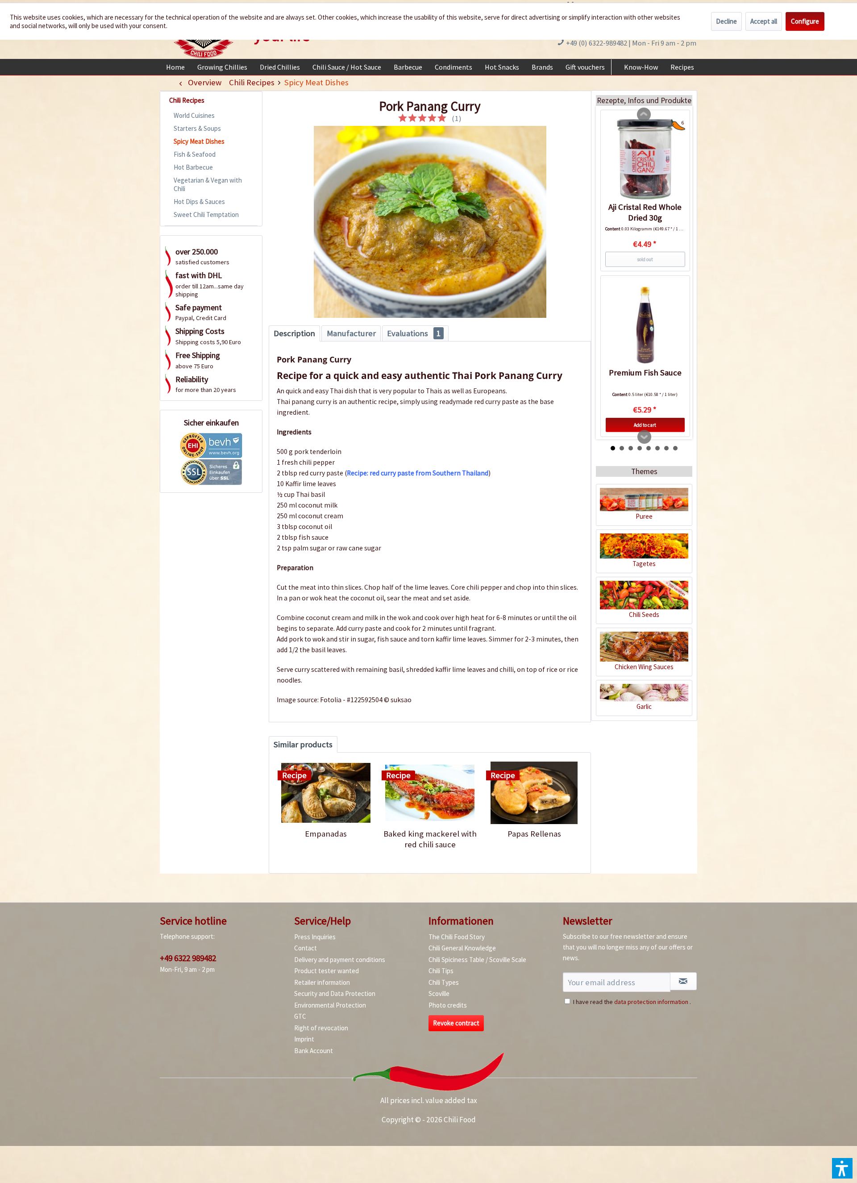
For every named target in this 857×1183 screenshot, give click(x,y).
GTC (300, 1016)
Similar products (303, 744)
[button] (842, 1168)
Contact (305, 948)
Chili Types (443, 982)
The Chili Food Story (456, 937)
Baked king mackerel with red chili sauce (430, 839)
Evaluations (414, 333)
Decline (726, 21)
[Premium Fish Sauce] (645, 325)
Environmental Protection (330, 1005)
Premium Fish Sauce (645, 372)
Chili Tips (440, 970)
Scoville (438, 993)
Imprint (304, 1039)
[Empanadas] (325, 793)
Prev (644, 115)
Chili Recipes (186, 100)
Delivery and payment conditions (339, 959)
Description (294, 333)
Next (644, 437)
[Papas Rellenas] (534, 793)
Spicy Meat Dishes (199, 141)
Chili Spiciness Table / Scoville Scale (477, 959)
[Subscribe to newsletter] (683, 981)
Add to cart (645, 425)
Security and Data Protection (334, 993)
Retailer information (322, 982)
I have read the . (632, 1002)
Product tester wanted (326, 970)
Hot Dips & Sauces (199, 201)
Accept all (763, 21)
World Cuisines (194, 115)
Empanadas (326, 834)
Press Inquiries (315, 937)
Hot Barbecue (193, 167)
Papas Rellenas (534, 834)
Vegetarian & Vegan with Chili (208, 184)
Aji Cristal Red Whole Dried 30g (645, 212)
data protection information (651, 1002)
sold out (645, 259)
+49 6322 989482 (188, 958)
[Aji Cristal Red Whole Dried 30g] (645, 159)
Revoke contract (456, 1023)
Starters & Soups (197, 128)
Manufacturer (351, 333)
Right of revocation (321, 1028)
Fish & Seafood (195, 154)
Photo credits (447, 1005)
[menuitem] (175, 67)
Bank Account (313, 1050)
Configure (805, 21)
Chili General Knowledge (462, 948)
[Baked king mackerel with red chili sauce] (429, 793)
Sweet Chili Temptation (206, 214)
